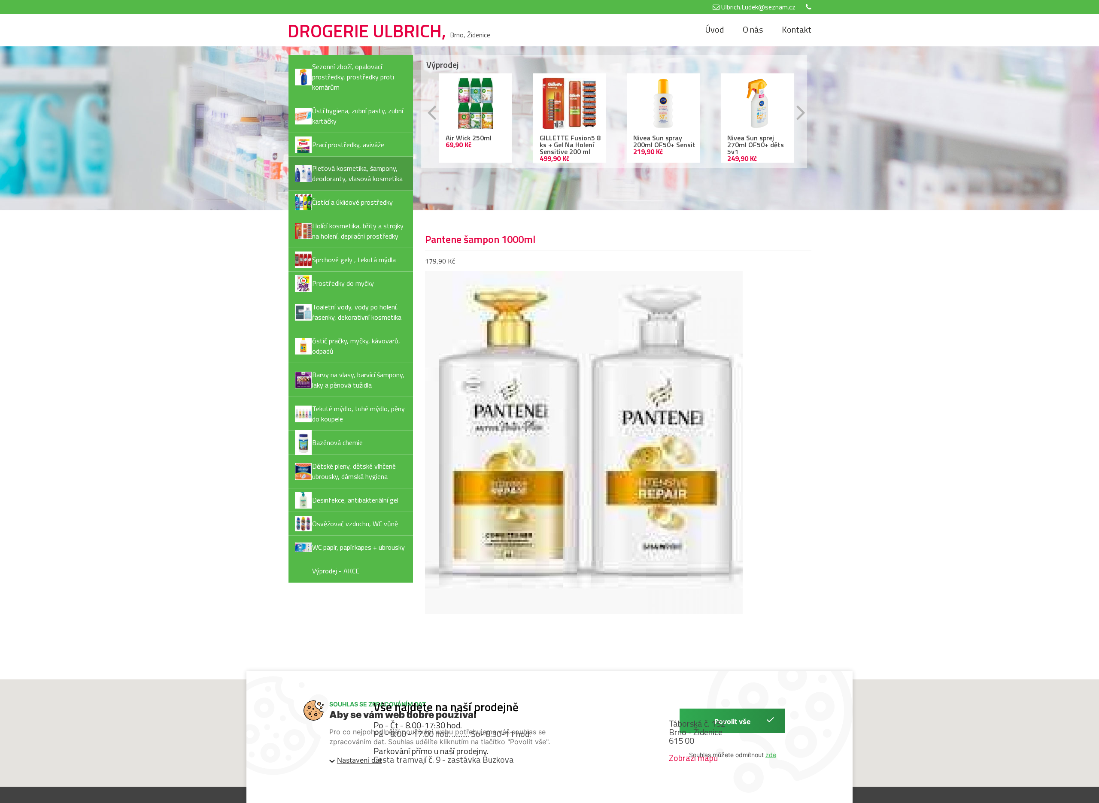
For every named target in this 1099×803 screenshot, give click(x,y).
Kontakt (796, 29)
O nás (753, 29)
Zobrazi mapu (693, 757)
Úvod (714, 29)
